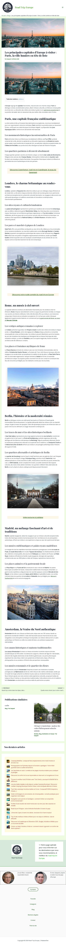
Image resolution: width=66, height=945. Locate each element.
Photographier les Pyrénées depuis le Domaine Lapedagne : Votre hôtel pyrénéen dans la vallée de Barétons (32, 766)
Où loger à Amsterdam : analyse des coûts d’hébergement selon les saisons (47, 728)
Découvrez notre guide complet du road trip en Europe (33, 294)
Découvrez (14, 170)
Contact (33, 920)
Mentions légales (33, 915)
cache (7, 705)
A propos (33, 889)
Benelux (36, 734)
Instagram (33, 904)
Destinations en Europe (48, 734)
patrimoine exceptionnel (51, 110)
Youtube (33, 899)
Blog (6, 708)
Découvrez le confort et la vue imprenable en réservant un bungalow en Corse (34, 775)
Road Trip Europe (24, 7)
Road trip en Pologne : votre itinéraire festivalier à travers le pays (30, 808)
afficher (21, 99)
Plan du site (33, 926)
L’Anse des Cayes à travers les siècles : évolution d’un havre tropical (31, 813)
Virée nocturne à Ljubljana (33, 517)
